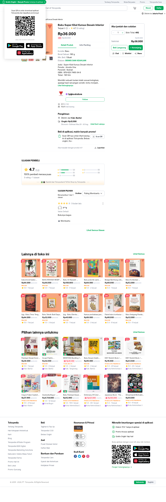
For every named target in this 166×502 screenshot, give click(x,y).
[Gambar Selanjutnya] (51, 58)
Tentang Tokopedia (112, 2)
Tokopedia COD (47, 431)
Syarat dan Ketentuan (49, 461)
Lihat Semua (138, 254)
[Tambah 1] (122, 32)
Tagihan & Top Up (48, 427)
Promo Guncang (14, 469)
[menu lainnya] (103, 203)
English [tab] (150, 482)
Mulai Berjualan (129, 2)
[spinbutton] (118, 32)
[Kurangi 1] (113, 32)
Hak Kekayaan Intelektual (18, 431)
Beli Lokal (12, 466)
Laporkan (101, 148)
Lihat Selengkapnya (65, 86)
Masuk (148, 8)
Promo (142, 2)
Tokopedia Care (156, 2)
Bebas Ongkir (46, 434)
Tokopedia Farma (15, 458)
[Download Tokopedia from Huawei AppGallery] (141, 460)
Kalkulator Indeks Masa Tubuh (20, 454)
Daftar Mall (45, 448)
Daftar (159, 8)
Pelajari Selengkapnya (121, 467)
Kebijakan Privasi (47, 465)
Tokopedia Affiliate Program (19, 442)
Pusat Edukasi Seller (49, 444)
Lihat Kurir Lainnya (98, 124)
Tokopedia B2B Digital (17, 446)
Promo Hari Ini (13, 462)
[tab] (67, 45)
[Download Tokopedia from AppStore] (141, 454)
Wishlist (128, 53)
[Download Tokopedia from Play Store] (141, 448)
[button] (153, 13)
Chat (117, 53)
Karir (10, 434)
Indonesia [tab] (140, 482)
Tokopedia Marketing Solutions (20, 450)
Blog (10, 438)
